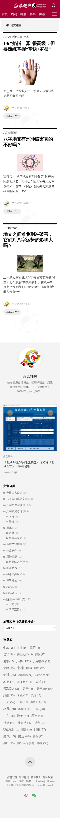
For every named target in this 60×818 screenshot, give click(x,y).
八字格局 (41, 661)
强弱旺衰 (38, 702)
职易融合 (11, 593)
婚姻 (9, 695)
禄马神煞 (11, 580)
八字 (23, 661)
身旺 (9, 743)
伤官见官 (25, 654)
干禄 (23, 702)
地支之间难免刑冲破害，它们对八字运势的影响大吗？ (28, 240)
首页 (5, 14)
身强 (38, 736)
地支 (9, 681)
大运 (41, 681)
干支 (26, 37)
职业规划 (11, 729)
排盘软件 (8, 456)
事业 (22, 647)
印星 (39, 668)
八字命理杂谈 (10, 132)
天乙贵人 (11, 688)
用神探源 (11, 556)
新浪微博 (24, 777)
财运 (24, 736)
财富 (26, 729)
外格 (11, 521)
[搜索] (54, 6)
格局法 (24, 709)
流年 (23, 715)
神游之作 (11, 568)
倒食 (40, 654)
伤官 (9, 654)
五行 (36, 647)
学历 (36, 695)
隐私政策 (47, 777)
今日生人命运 (14, 492)
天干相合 (44, 688)
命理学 (25, 675)
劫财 (9, 668)
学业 (22, 695)
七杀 (9, 647)
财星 (40, 729)
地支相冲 (25, 681)
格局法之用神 (17, 561)
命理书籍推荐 (14, 544)
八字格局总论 (14, 511)
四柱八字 (42, 675)
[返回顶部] (30, 762)
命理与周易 (15, 538)
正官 (9, 715)
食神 (42, 743)
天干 (28, 688)
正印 (39, 709)
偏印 (8, 661)
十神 (24, 668)
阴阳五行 (14, 609)
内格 (11, 516)
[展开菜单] (54, 14)
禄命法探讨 (13, 574)
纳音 (40, 722)
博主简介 (36, 777)
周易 (14, 14)
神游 (42, 14)
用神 (37, 715)
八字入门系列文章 (12, 37)
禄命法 (25, 722)
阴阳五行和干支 (15, 599)
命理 (9, 675)
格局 (33, 14)
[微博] (26, 795)
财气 (9, 736)
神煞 (23, 14)
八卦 (11, 532)
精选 (9, 586)
